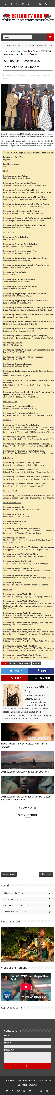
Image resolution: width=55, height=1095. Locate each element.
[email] (34, 3)
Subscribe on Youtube (15, 905)
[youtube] (40, 4)
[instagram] (23, 4)
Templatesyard (28, 1080)
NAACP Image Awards (20, 51)
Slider (35, 51)
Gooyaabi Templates (27, 1084)
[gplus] (17, 4)
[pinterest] (46, 4)
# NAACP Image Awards (20, 663)
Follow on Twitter (13, 893)
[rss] (28, 4)
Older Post (46, 874)
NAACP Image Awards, (40, 75)
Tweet (18, 671)
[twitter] (6, 4)
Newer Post (9, 874)
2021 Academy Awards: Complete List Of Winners (25, 771)
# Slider (36, 663)
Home (5, 51)
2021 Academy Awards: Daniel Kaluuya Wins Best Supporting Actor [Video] (25, 798)
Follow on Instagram (14, 912)
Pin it (18, 678)
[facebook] (11, 4)
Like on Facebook (12, 899)
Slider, (5, 78)
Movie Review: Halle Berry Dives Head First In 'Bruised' (24, 745)
